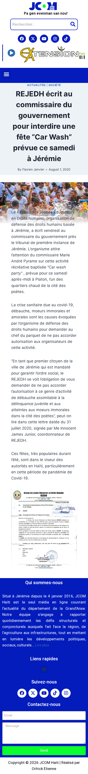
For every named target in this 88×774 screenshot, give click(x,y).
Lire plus (42, 645)
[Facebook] (22, 39)
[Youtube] (44, 39)
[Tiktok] (66, 39)
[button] (6, 74)
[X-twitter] (33, 39)
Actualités (36, 85)
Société (55, 85)
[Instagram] (55, 39)
